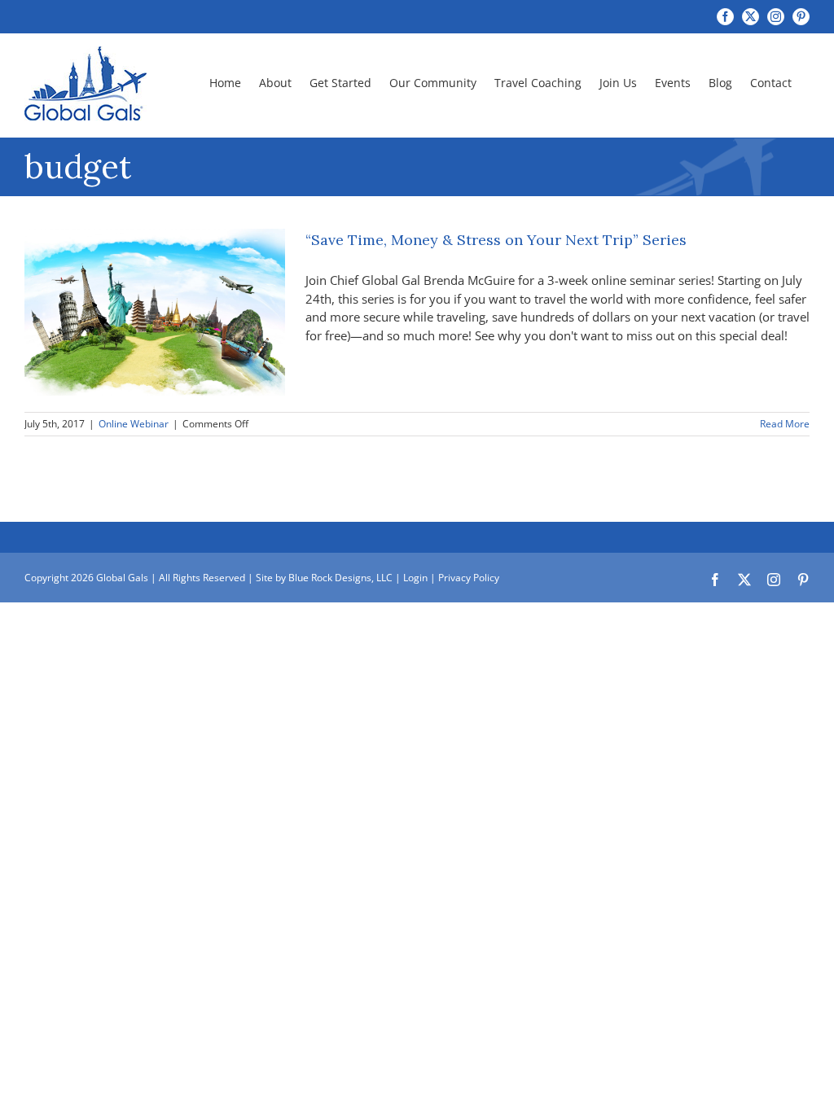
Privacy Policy (468, 577)
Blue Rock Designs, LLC (340, 577)
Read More (785, 424)
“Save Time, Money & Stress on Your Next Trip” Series (496, 239)
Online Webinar (134, 424)
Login (415, 577)
